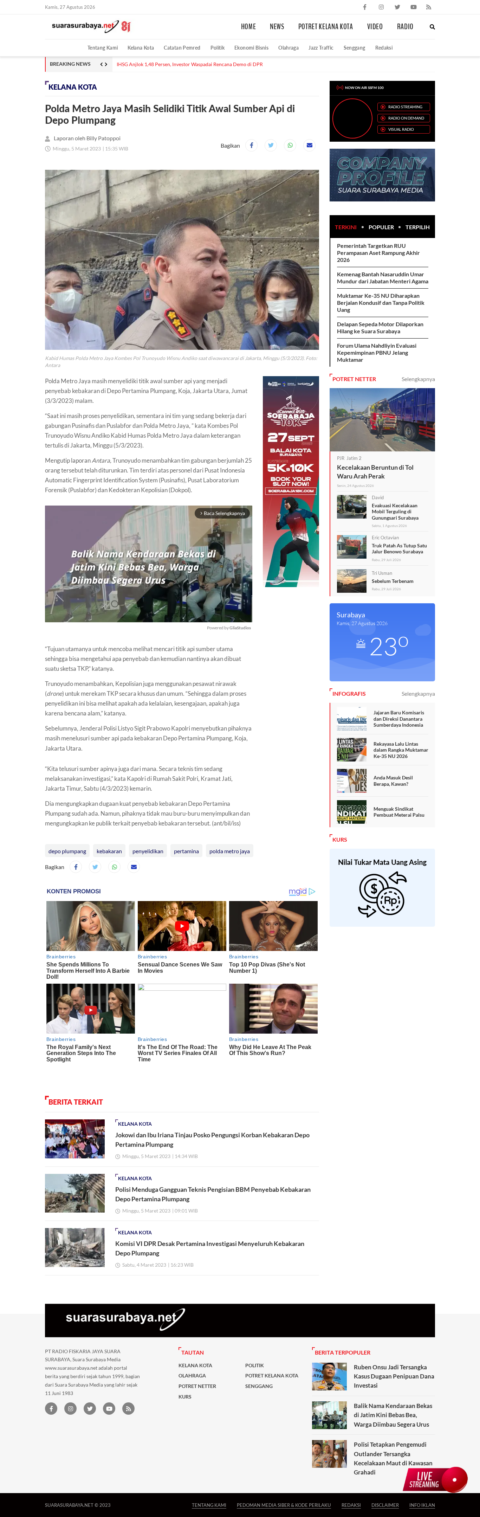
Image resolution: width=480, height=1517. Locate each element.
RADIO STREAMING (405, 106)
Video (375, 26)
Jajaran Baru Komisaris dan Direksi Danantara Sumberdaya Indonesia (399, 718)
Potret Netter (197, 1386)
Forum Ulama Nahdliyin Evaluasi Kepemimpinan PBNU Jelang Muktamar (376, 352)
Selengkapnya (418, 378)
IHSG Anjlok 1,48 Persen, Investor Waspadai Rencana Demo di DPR (190, 64)
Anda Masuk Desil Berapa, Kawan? (393, 780)
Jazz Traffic (321, 48)
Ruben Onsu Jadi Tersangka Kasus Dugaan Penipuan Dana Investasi (394, 1376)
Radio (405, 26)
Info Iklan (422, 1505)
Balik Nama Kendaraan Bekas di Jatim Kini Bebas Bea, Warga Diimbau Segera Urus (393, 1415)
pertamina (186, 851)
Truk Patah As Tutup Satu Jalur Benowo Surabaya (399, 548)
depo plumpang (67, 851)
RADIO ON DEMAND (406, 118)
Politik (217, 48)
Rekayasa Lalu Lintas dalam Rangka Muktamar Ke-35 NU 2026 (401, 750)
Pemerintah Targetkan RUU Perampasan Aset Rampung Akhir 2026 (378, 252)
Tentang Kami (102, 48)
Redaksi (384, 48)
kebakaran (109, 851)
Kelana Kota (141, 48)
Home (248, 26)
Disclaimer (385, 1505)
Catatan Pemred (182, 48)
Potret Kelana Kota (325, 26)
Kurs (185, 1397)
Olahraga (288, 48)
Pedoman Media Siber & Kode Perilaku (284, 1505)
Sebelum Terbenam (393, 581)
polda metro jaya (229, 851)
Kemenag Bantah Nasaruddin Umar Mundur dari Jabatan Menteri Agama (382, 277)
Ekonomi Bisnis (251, 48)
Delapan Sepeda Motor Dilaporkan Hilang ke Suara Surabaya (380, 327)
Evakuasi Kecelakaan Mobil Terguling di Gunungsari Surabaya (395, 511)
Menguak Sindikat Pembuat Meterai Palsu (399, 812)
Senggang (354, 48)
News (277, 26)
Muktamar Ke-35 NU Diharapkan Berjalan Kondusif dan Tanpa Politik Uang (380, 302)
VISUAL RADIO (401, 129)
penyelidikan (147, 851)
